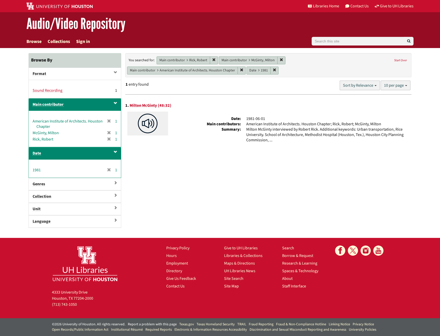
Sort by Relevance (358, 85)
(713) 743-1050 (64, 304)
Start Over (400, 60)
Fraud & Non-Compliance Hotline (301, 324)
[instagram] (366, 251)
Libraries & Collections (243, 255)
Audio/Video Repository (76, 24)
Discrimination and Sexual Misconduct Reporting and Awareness (298, 329)
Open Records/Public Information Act (80, 329)
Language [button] (41, 221)
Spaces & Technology (300, 271)
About (287, 278)
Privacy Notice (363, 324)
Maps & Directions (239, 263)
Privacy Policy (177, 248)
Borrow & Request (297, 255)
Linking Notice (339, 324)
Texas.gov (186, 324)
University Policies (362, 329)
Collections (59, 41)
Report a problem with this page (152, 324)
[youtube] (378, 251)
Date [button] (37, 153)
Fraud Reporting (261, 324)
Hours (171, 255)
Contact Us (175, 286)
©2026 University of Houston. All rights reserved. (88, 324)
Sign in (83, 41)
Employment (177, 263)
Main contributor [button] (48, 104)
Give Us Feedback (181, 278)
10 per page (394, 85)
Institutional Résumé (127, 329)
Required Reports (158, 329)
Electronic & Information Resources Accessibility (210, 329)
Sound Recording (47, 90)
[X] (353, 251)
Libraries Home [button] (326, 6)
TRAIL (241, 324)
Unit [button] (36, 209)
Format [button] (39, 74)
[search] (409, 41)
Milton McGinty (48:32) (150, 105)
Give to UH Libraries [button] (397, 6)
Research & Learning (299, 263)
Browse (34, 41)
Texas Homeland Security (216, 324)
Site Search (233, 278)
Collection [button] (42, 196)
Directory (174, 271)
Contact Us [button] (359, 6)
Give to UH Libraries (241, 248)
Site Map (231, 286)
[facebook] (340, 251)
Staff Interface (294, 286)
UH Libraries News (239, 271)
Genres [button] (39, 184)
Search (288, 248)
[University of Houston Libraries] (85, 264)
